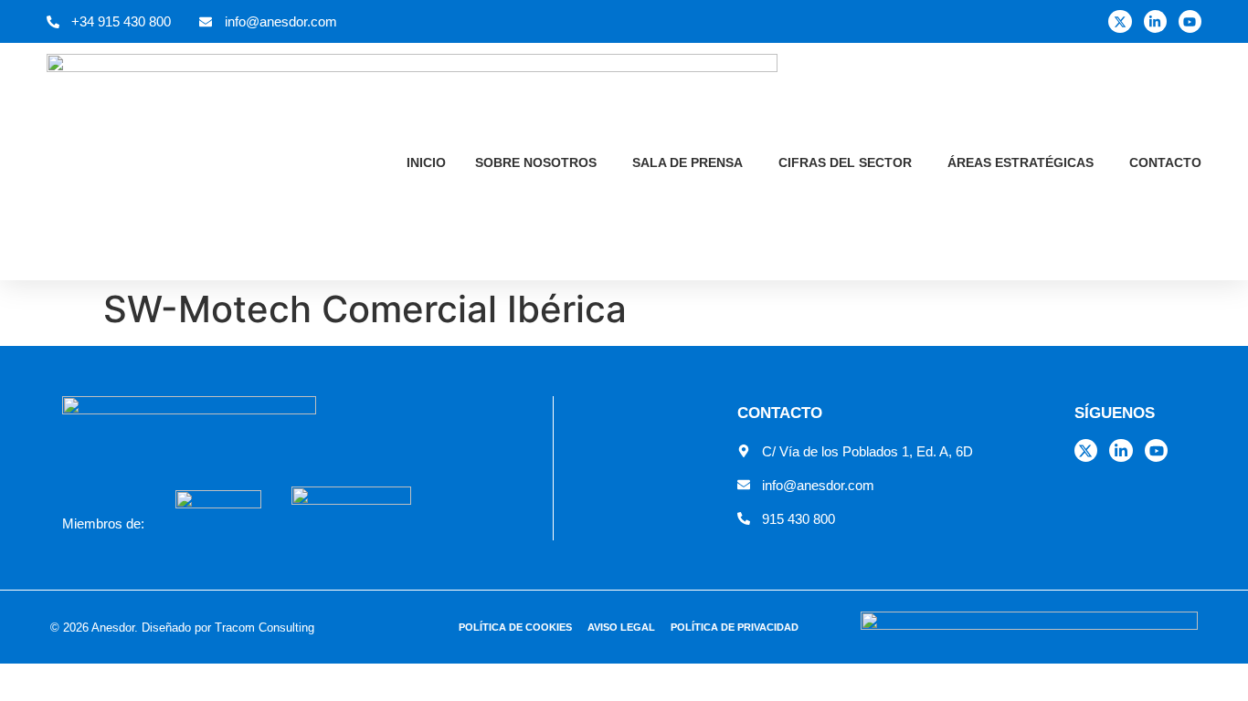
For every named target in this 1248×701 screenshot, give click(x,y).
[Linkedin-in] (1155, 21)
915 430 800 (798, 519)
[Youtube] (1190, 21)
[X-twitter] (1119, 21)
